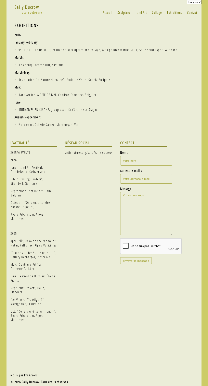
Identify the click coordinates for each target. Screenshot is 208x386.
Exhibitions (174, 12)
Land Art (141, 12)
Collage (157, 12)
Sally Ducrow (27, 7)
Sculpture (124, 12)
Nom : (124, 152)
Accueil (108, 12)
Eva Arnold (31, 375)
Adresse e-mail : (131, 171)
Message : (126, 189)
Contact (192, 12)
